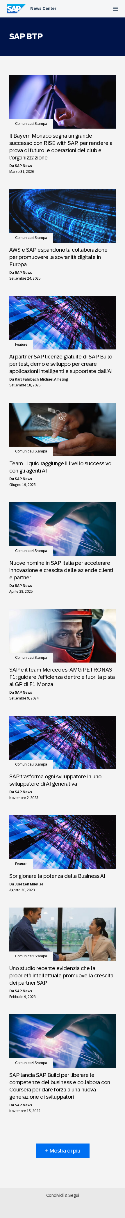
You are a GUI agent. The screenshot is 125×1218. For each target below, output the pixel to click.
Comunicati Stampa (31, 124)
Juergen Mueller (29, 884)
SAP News (23, 166)
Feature (21, 344)
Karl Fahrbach (27, 379)
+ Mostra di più (62, 1151)
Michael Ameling (54, 379)
